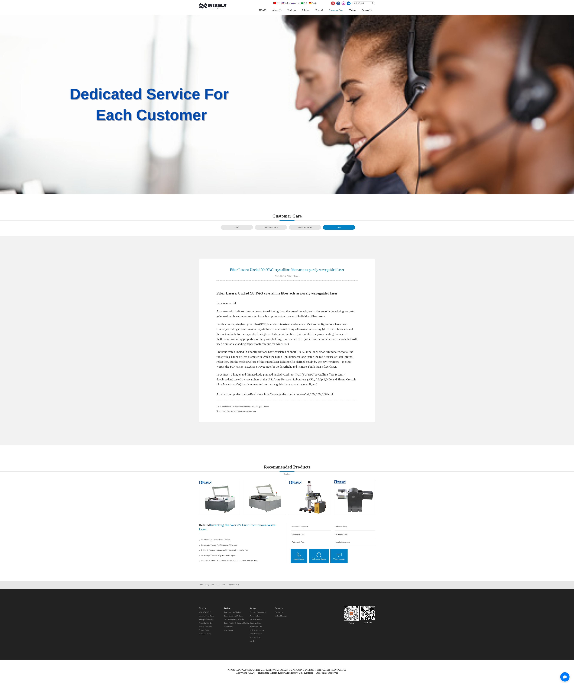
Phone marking (255, 616)
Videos (352, 10)
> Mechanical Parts (297, 534)
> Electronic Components (300, 527)
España (314, 3)
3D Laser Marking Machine (234, 619)
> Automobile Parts (297, 542)
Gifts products (255, 637)
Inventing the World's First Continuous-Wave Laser (219, 545)
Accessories (228, 630)
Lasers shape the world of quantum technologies (239, 411)
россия (296, 3)
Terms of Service (205, 634)
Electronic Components (258, 612)
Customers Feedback (206, 616)
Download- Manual (305, 227)
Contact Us (367, 10)
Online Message (281, 616)
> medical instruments (342, 542)
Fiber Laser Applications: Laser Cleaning (215, 540)
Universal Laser (233, 585)
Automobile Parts (256, 627)
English (287, 3)
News (339, 227)
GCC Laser (221, 585)
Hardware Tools (255, 623)
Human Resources (205, 627)
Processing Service (205, 623)
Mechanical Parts (256, 619)
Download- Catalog (271, 227)
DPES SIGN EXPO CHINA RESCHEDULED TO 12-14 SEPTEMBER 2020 (229, 561)
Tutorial (319, 10)
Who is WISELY (205, 612)
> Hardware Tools (341, 534)
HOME (262, 10)
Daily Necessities (256, 634)
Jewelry (252, 641)
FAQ (237, 227)
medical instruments (257, 630)
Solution (306, 10)
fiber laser (330, 366)
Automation (228, 627)
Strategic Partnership (206, 619)
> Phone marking (341, 527)
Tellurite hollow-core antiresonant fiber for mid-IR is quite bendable (245, 407)
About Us (276, 10)
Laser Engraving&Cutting (233, 616)
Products (291, 10)
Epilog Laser (209, 585)
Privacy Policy (204, 630)
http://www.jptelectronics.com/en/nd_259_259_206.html (298, 394)
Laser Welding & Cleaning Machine (236, 623)
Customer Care (336, 10)
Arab (305, 3)
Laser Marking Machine (232, 612)
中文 (278, 3)
